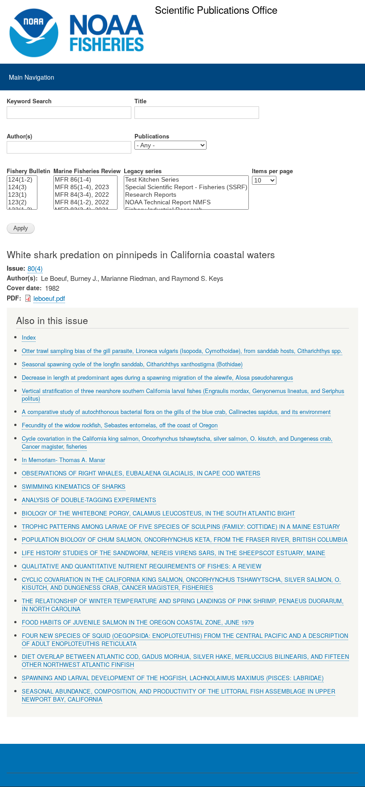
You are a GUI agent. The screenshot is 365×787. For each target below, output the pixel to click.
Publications (151, 136)
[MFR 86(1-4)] (85, 179)
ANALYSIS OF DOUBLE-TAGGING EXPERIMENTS (89, 499)
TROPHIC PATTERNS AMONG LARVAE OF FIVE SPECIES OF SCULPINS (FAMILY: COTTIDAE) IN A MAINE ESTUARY (181, 526)
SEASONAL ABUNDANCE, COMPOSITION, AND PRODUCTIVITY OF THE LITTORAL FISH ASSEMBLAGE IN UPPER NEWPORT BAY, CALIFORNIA (178, 695)
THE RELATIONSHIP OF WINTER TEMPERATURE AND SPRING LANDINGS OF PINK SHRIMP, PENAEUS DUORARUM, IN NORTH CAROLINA (183, 604)
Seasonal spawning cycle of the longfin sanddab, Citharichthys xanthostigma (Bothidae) (132, 364)
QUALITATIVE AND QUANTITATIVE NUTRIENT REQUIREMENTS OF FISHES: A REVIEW (141, 566)
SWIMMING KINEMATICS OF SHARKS (74, 486)
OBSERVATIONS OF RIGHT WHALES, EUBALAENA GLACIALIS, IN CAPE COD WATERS (141, 473)
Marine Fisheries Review (87, 171)
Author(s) (19, 136)
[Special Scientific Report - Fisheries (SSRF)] (186, 187)
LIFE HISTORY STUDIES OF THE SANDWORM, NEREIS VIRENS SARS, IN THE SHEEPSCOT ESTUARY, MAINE (173, 552)
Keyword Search (29, 101)
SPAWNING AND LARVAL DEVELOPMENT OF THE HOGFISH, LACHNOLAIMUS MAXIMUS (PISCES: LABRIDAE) (173, 677)
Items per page (272, 171)
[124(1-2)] (22, 179)
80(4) (35, 268)
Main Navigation (31, 77)
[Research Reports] (186, 195)
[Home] (77, 32)
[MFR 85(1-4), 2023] (85, 187)
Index (29, 337)
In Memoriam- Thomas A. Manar (63, 459)
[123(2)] (22, 202)
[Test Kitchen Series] (186, 179)
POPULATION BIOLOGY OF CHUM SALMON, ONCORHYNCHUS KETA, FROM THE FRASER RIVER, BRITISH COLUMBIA (185, 539)
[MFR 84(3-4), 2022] (85, 195)
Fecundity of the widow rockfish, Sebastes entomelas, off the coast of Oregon (120, 425)
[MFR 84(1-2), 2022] (85, 202)
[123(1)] (22, 195)
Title (140, 101)
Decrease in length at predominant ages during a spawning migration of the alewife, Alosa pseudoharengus (157, 377)
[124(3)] (22, 187)
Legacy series (143, 171)
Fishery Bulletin (28, 171)
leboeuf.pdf (49, 298)
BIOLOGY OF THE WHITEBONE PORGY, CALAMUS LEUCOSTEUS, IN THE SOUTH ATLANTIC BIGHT (158, 513)
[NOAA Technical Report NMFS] (186, 202)
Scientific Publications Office (216, 9)
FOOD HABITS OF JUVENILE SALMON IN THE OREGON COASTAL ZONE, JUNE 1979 (138, 622)
